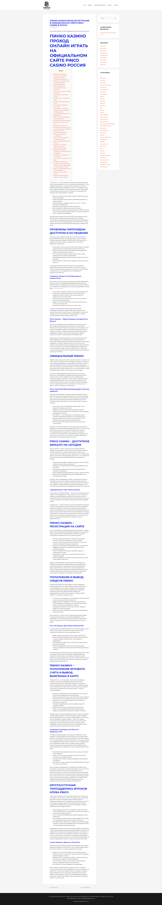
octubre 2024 (103, 57)
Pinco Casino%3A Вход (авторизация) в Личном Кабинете (60, 87)
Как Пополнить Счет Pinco (60, 125)
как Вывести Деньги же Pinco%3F (62, 120)
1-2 (101, 76)
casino (101, 112)
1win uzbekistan (104, 89)
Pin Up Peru (103, 146)
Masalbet (102, 135)
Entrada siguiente (86, 887)
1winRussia (103, 92)
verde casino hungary (105, 164)
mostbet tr (102, 141)
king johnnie (103, 132)
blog (101, 108)
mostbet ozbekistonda (105, 137)
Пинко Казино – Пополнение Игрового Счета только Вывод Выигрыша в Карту (61, 110)
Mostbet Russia (104, 139)
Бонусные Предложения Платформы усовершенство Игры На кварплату (62, 151)
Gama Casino (103, 128)
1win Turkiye (103, 87)
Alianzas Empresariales (99, 5)
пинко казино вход (57, 288)
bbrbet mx (102, 103)
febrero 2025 (103, 48)
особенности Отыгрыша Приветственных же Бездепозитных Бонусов (60, 146)
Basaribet (102, 101)
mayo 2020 (102, 64)
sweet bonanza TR (104, 160)
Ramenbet (102, 153)
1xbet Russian (103, 94)
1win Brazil (103, 80)
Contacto (116, 5)
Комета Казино (104, 167)
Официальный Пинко (59, 84)
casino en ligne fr (104, 114)
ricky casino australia (105, 155)
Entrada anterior (53, 887)
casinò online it (103, 121)
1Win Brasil (103, 78)
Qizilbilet (102, 151)
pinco (51, 27)
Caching (102, 110)
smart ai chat (103, 157)
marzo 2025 (103, 46)
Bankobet (102, 99)
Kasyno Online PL (104, 130)
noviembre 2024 (104, 55)
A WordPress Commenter (106, 32)
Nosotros (90, 5)
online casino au (104, 144)
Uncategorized (103, 162)
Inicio (84, 5)
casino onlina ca (104, 117)
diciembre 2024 (103, 53)
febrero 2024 (103, 60)
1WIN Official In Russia (105, 85)
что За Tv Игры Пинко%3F (60, 132)
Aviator (102, 96)
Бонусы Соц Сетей (58, 130)
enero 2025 (102, 51)
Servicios (110, 5)
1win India (102, 83)
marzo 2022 (103, 62)
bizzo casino (103, 105)
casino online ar (104, 119)
